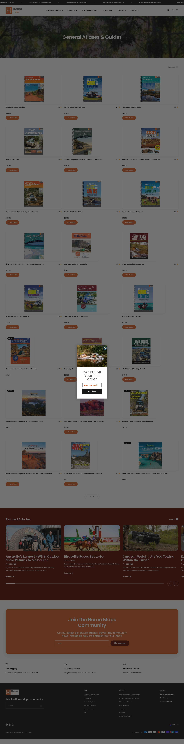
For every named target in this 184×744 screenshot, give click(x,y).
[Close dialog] (105, 348)
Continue (92, 391)
